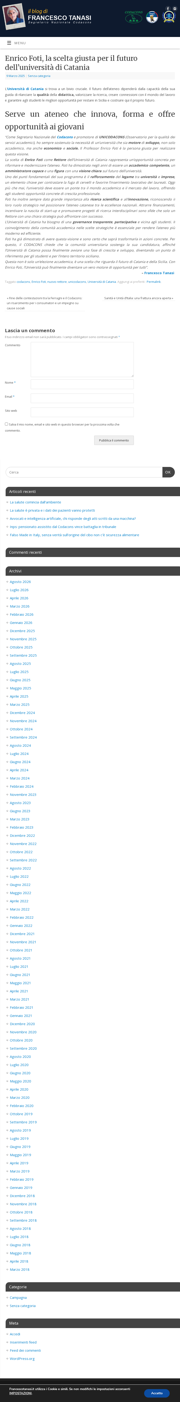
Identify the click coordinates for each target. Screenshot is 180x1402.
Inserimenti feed (23, 1342)
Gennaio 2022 (21, 925)
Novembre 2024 (23, 720)
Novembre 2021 (23, 942)
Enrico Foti (39, 282)
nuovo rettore (57, 282)
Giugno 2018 (20, 1244)
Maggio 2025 (20, 688)
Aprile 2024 (19, 770)
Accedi (15, 1334)
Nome (10, 382)
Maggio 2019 (20, 1154)
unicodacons (77, 282)
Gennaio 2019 (21, 1187)
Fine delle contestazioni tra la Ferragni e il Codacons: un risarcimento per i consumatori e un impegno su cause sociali (44, 303)
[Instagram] (174, 9)
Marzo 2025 (20, 704)
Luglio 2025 (19, 671)
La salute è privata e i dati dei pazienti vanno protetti (52, 510)
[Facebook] (167, 9)
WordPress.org (22, 1358)
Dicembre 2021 (22, 933)
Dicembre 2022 (22, 835)
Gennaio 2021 (21, 1015)
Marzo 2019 (20, 1171)
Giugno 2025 (20, 679)
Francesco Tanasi (159, 273)
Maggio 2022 (20, 892)
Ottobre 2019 (21, 1113)
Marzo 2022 (20, 909)
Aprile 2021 (19, 991)
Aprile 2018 (19, 1261)
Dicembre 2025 (22, 630)
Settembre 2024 (23, 737)
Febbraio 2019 (22, 1179)
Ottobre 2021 (21, 950)
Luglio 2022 (19, 876)
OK (166, 472)
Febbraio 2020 (22, 1105)
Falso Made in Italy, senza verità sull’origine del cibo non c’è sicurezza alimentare (74, 534)
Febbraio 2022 (22, 917)
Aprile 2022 (19, 901)
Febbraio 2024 (22, 786)
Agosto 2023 (20, 802)
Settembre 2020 (23, 1048)
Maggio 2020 (20, 1081)
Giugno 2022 (20, 884)
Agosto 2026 (20, 581)
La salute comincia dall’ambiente (35, 502)
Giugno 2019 (20, 1146)
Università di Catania (102, 282)
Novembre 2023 (23, 794)
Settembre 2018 (23, 1220)
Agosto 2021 (20, 958)
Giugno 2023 (20, 810)
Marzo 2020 (20, 1097)
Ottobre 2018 (21, 1212)
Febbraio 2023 (22, 827)
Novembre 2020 (23, 1032)
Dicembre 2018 (22, 1195)
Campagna (18, 1297)
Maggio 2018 (20, 1253)
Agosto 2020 (20, 1056)
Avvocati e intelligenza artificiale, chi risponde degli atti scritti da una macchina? (73, 518)
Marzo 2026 (20, 606)
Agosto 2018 (20, 1228)
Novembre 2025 (23, 639)
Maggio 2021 (20, 982)
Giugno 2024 (20, 761)
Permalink (154, 282)
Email (10, 396)
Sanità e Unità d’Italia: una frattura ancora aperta (138, 298)
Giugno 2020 (20, 1073)
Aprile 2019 (19, 1163)
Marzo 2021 (20, 999)
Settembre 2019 (23, 1122)
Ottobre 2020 (21, 1040)
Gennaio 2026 (21, 622)
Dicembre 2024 (22, 712)
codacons (23, 282)
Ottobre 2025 (21, 647)
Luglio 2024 (19, 753)
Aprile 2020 (19, 1089)
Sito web (11, 410)
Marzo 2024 (20, 778)
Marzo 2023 (20, 819)
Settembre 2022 (23, 860)
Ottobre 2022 (21, 851)
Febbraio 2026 (22, 614)
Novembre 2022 (23, 843)
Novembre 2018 (23, 1204)
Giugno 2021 (20, 974)
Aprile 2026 (19, 598)
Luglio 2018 (19, 1236)
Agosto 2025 (20, 663)
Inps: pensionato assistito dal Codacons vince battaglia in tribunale (63, 526)
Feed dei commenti (25, 1350)
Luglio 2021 (19, 966)
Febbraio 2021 (22, 1007)
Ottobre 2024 (21, 729)
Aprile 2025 (19, 696)
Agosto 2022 (20, 868)
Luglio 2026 (19, 589)
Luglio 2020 (19, 1064)
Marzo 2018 (20, 1269)
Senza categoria (39, 76)
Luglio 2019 (19, 1138)
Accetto (157, 1393)
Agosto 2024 (20, 745)
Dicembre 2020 (22, 1023)
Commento (11, 345)
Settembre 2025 (23, 655)
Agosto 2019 (20, 1130)
